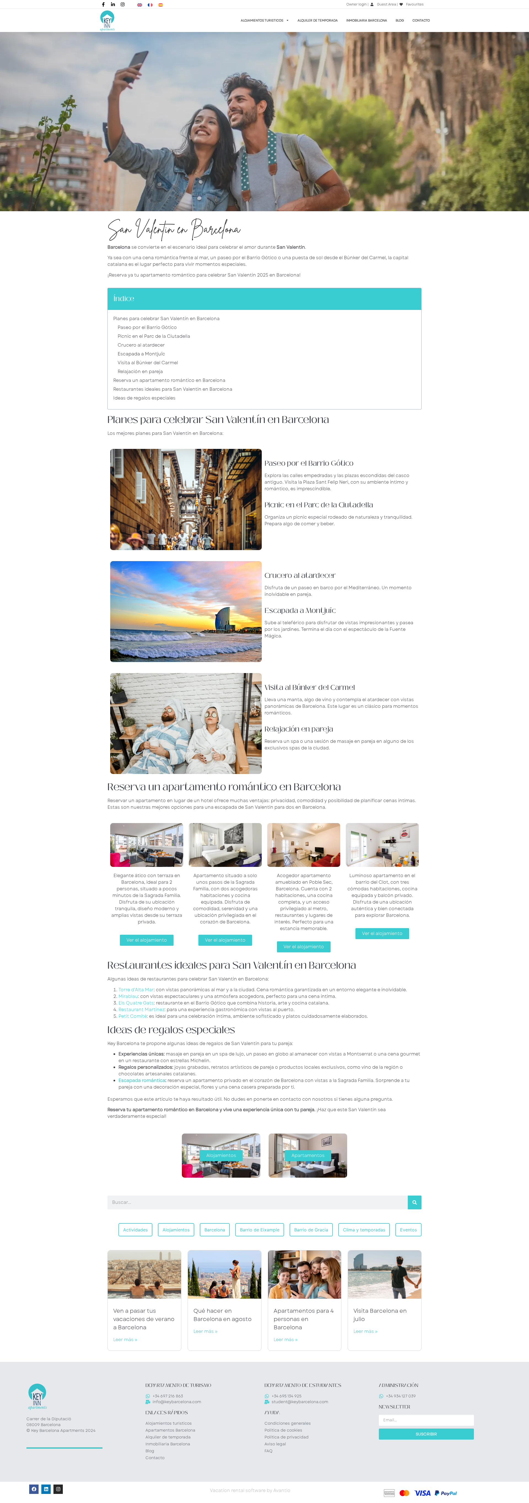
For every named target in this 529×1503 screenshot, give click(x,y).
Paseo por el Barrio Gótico (147, 327)
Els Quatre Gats (136, 1003)
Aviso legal (275, 1444)
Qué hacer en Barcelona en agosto (222, 1315)
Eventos (408, 1230)
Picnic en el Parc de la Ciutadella (154, 336)
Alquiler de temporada (318, 20)
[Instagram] (58, 1489)
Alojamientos (176, 1230)
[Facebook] (34, 1489)
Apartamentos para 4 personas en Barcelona (304, 1319)
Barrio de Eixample (259, 1230)
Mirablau (128, 996)
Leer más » (125, 1339)
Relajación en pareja (140, 371)
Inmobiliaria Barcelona (366, 20)
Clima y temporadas (364, 1230)
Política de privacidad (286, 1437)
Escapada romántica (141, 1080)
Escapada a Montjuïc (141, 354)
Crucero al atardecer (141, 345)
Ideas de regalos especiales (144, 398)
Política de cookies (283, 1430)
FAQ (268, 1451)
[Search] (415, 1202)
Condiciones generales (287, 1423)
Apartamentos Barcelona (170, 1430)
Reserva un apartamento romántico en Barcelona (169, 380)
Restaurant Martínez (141, 1009)
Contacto (421, 20)
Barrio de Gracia (311, 1230)
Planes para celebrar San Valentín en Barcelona (166, 318)
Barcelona (214, 1230)
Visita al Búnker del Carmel (148, 363)
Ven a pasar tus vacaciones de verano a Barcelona (143, 1319)
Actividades (135, 1230)
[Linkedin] (46, 1489)
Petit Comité (132, 1016)
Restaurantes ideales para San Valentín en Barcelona (172, 389)
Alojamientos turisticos (262, 20)
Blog (400, 20)
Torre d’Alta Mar (136, 990)
